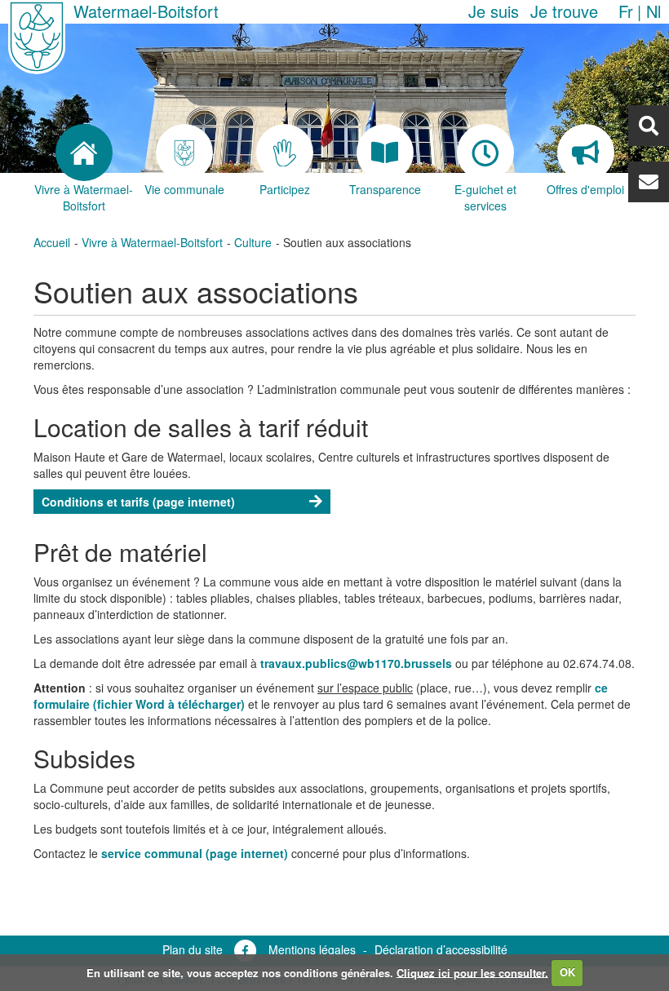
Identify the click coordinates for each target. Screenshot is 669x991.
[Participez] (284, 152)
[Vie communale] (184, 152)
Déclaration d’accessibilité (440, 949)
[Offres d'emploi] (585, 152)
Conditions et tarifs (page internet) (138, 501)
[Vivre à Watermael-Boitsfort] (83, 152)
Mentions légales (312, 949)
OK (567, 972)
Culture (253, 242)
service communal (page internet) (196, 853)
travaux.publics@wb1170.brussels (356, 663)
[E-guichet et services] (485, 152)
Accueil (51, 242)
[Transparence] (384, 152)
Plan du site (192, 949)
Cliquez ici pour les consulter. (472, 972)
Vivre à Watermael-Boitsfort (152, 242)
